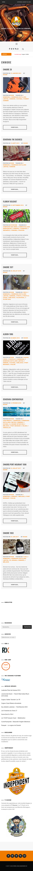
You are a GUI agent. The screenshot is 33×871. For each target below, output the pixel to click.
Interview (13, 225)
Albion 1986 (8, 334)
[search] (23, 49)
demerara (20, 359)
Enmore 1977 (8, 267)
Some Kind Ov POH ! (7, 714)
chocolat (12, 359)
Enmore (12, 99)
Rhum (12, 95)
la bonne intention (17, 424)
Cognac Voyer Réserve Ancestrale (11, 703)
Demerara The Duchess (12, 139)
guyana (19, 99)
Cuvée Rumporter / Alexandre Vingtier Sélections (15, 721)
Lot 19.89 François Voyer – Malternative (13, 718)
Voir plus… (15, 127)
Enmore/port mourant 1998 (14, 464)
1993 (25, 556)
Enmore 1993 (8, 532)
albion (26, 357)
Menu (3, 2)
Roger (5, 74)
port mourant (16, 426)
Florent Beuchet (10, 201)
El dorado (13, 560)
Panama (14, 230)
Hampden (24, 228)
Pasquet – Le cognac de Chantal (11, 725)
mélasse (12, 297)
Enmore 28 (7, 69)
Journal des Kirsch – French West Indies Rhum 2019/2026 (15, 695)
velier (13, 364)
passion (21, 230)
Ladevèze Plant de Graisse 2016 (10, 690)
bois (25, 292)
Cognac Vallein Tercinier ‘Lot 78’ (10, 699)
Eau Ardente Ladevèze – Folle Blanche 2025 (14, 707)
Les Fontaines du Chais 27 (9, 710)
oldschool (21, 297)
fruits (19, 295)
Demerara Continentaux (13, 399)
